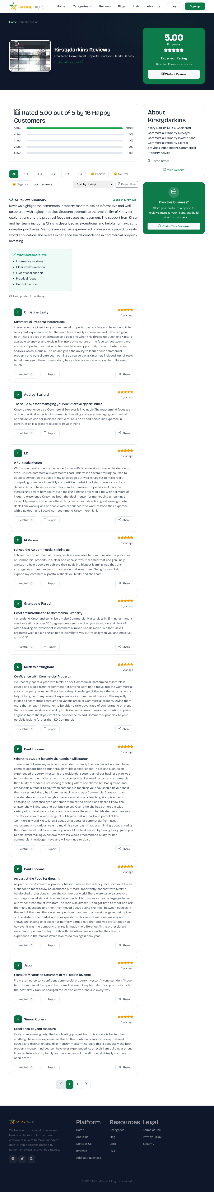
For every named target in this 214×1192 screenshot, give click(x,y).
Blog (112, 1137)
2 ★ (67, 174)
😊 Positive (98, 174)
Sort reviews (42, 184)
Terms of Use (152, 1130)
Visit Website (175, 170)
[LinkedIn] (31, 1159)
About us (82, 1137)
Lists (136, 6)
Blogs (122, 6)
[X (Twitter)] (22, 1159)
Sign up (195, 6)
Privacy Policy (152, 1137)
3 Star (18, 140)
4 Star (18, 134)
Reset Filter (128, 184)
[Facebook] (13, 1159)
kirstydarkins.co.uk (67, 62)
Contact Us (84, 1144)
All (13, 174)
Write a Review (175, 74)
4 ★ (40, 174)
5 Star (18, 128)
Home (61, 6)
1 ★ (80, 174)
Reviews (105, 6)
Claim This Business (176, 226)
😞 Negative (20, 184)
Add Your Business (88, 1158)
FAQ (112, 1151)
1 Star (17, 153)
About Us (153, 6)
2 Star (18, 147)
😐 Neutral (121, 174)
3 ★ (53, 174)
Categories (81, 6)
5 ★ (26, 174)
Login (175, 6)
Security (148, 1144)
